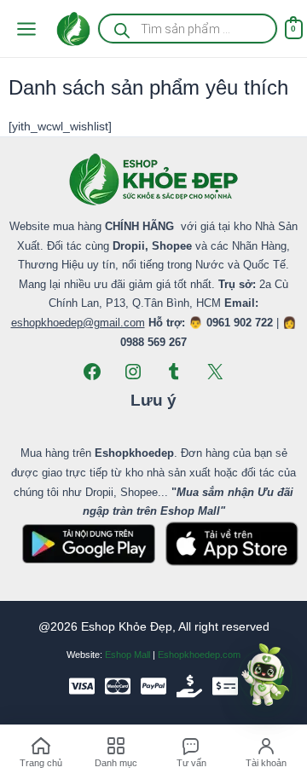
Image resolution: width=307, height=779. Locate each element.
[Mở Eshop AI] (265, 676)
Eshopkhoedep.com (199, 654)
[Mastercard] (117, 686)
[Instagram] (133, 371)
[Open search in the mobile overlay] (187, 28)
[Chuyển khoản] (225, 686)
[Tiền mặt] (189, 686)
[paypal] (153, 686)
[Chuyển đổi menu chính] (26, 28)
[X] (215, 371)
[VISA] (82, 686)
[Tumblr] (174, 371)
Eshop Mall (127, 654)
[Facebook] (92, 371)
